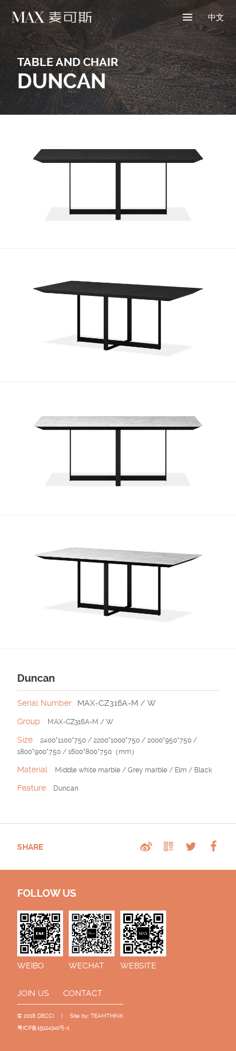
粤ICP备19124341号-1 (43, 1028)
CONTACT (83, 993)
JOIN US (33, 993)
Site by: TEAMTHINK (96, 1016)
